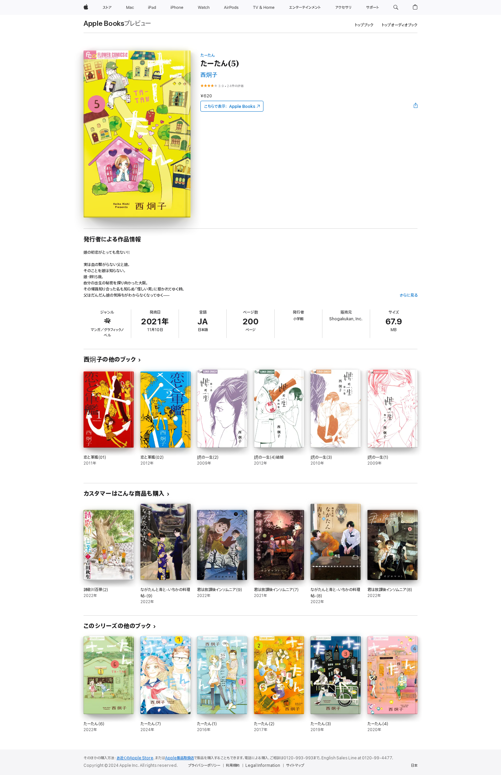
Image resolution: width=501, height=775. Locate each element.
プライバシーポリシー (204, 765)
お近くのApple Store (135, 758)
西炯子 (208, 75)
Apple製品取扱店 (179, 758)
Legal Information (262, 765)
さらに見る (408, 295)
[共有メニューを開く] (415, 106)
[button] (396, 7)
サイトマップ (295, 765)
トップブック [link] (364, 25)
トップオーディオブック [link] (400, 25)
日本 (414, 765)
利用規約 (233, 765)
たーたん (207, 55)
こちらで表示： (229, 106)
